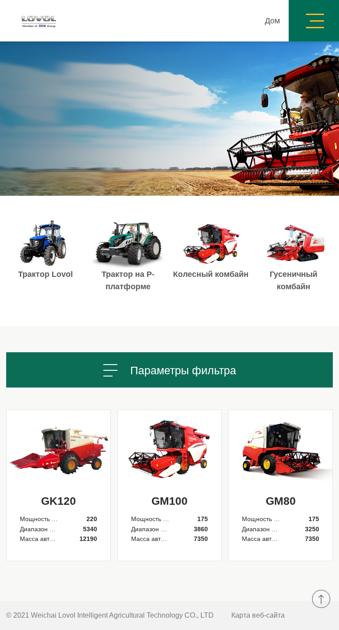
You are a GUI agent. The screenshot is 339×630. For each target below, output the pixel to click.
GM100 (169, 501)
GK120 (58, 501)
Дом (272, 20)
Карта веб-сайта (258, 615)
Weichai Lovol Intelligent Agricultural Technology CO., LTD (122, 615)
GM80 (281, 501)
